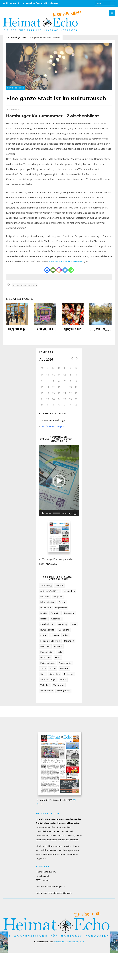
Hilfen (74, 624)
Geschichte (56, 618)
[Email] (53, 270)
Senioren (64, 668)
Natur (60, 651)
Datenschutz (72, 941)
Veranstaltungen (29, 285)
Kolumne (55, 635)
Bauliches (44, 596)
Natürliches (45, 657)
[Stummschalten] (70, 513)
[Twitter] (65, 270)
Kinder (43, 635)
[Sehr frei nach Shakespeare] (73, 314)
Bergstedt (58, 596)
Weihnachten (46, 690)
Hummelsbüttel (47, 629)
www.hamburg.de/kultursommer (66, 261)
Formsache (69, 613)
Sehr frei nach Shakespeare (72, 330)
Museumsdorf (47, 651)
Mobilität (58, 646)
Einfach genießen (18, 37)
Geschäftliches (47, 624)
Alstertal (59, 585)
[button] (59, 481)
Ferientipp (55, 613)
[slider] (56, 513)
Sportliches (54, 674)
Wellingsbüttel (63, 690)
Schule (53, 668)
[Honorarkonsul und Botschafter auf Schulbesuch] (17, 314)
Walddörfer (58, 685)
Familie (43, 613)
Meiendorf (69, 640)
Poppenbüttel (65, 663)
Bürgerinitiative (47, 602)
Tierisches (68, 674)
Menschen (45, 646)
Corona (62, 602)
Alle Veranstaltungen (53, 426)
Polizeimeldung (47, 663)
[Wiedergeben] (43, 513)
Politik (58, 657)
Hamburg (62, 624)
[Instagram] (59, 270)
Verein (63, 679)
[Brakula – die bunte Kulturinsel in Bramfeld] (45, 314)
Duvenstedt (45, 607)
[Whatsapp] (71, 270)
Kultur (16, 285)
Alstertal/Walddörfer (50, 591)
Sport (42, 674)
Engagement (61, 607)
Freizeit (43, 618)
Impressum (58, 941)
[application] (59, 480)
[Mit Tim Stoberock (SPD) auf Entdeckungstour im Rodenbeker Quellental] (100, 314)
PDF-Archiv (51, 564)
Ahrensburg (45, 585)
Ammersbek (69, 591)
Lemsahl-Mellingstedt (50, 640)
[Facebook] (47, 270)
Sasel (43, 668)
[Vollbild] (75, 513)
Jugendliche (64, 629)
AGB (82, 941)
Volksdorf (44, 685)
